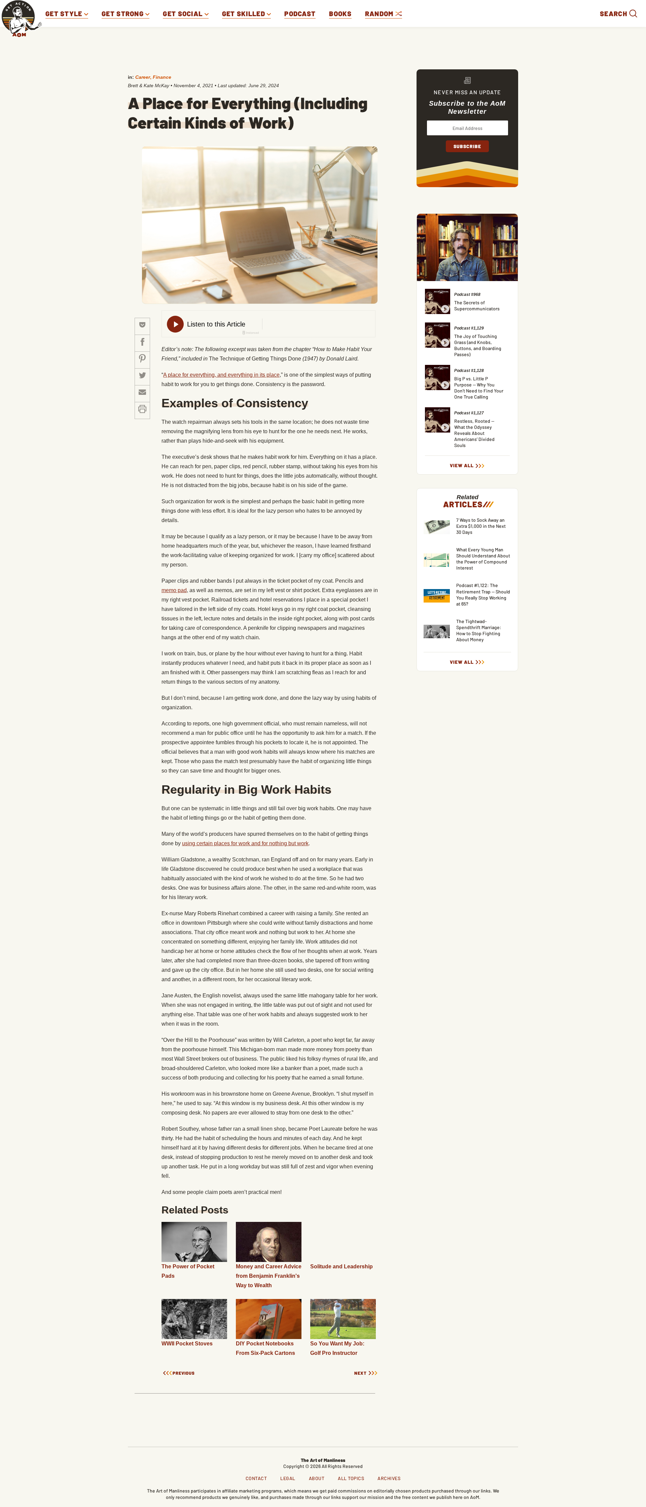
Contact (256, 1478)
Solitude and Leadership (341, 1266)
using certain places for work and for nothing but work (245, 843)
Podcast (300, 13)
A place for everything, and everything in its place (221, 375)
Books (340, 13)
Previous (184, 1373)
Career (142, 77)
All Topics (351, 1478)
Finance (162, 77)
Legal (287, 1478)
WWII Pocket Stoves (187, 1343)
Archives (389, 1478)
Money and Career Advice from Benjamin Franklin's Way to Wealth (268, 1276)
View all (462, 465)
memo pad (174, 590)
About (317, 1478)
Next (360, 1373)
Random (380, 13)
